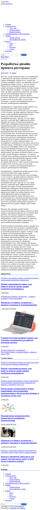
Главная (8, 24)
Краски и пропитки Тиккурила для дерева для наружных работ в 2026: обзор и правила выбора (17, 458)
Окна (11, 43)
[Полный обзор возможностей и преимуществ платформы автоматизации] (8, 412)
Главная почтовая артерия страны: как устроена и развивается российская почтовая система (19, 340)
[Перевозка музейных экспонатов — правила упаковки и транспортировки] (20, 298)
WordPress (13, 508)
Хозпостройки (14, 30)
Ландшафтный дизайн (17, 39)
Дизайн (8, 36)
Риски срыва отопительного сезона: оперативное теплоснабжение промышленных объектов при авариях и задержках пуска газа (20, 392)
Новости (4, 59)
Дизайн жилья (14, 38)
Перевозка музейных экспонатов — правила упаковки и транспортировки (19, 303)
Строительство (10, 26)
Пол (10, 45)
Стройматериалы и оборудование (17, 34)
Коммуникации (15, 32)
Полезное (8, 51)
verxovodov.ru (18, 506)
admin (14, 73)
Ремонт (7, 41)
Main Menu (5, 57)
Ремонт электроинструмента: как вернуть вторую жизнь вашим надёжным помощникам (16, 286)
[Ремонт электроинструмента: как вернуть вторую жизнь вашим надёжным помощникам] (20, 280)
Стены (11, 49)
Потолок (12, 47)
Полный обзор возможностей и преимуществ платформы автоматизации (15, 418)
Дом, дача (12, 28)
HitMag (22, 508)
